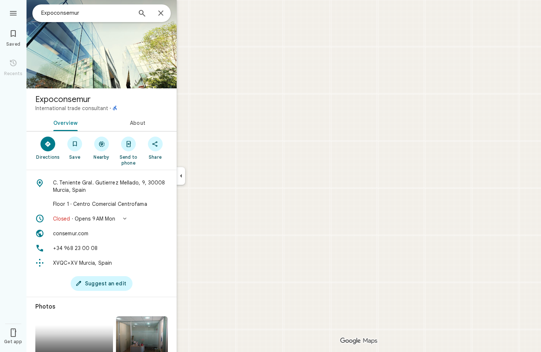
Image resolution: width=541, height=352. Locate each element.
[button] (101, 218)
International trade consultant (71, 108)
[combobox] (86, 12)
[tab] (64, 122)
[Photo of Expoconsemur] (101, 44)
